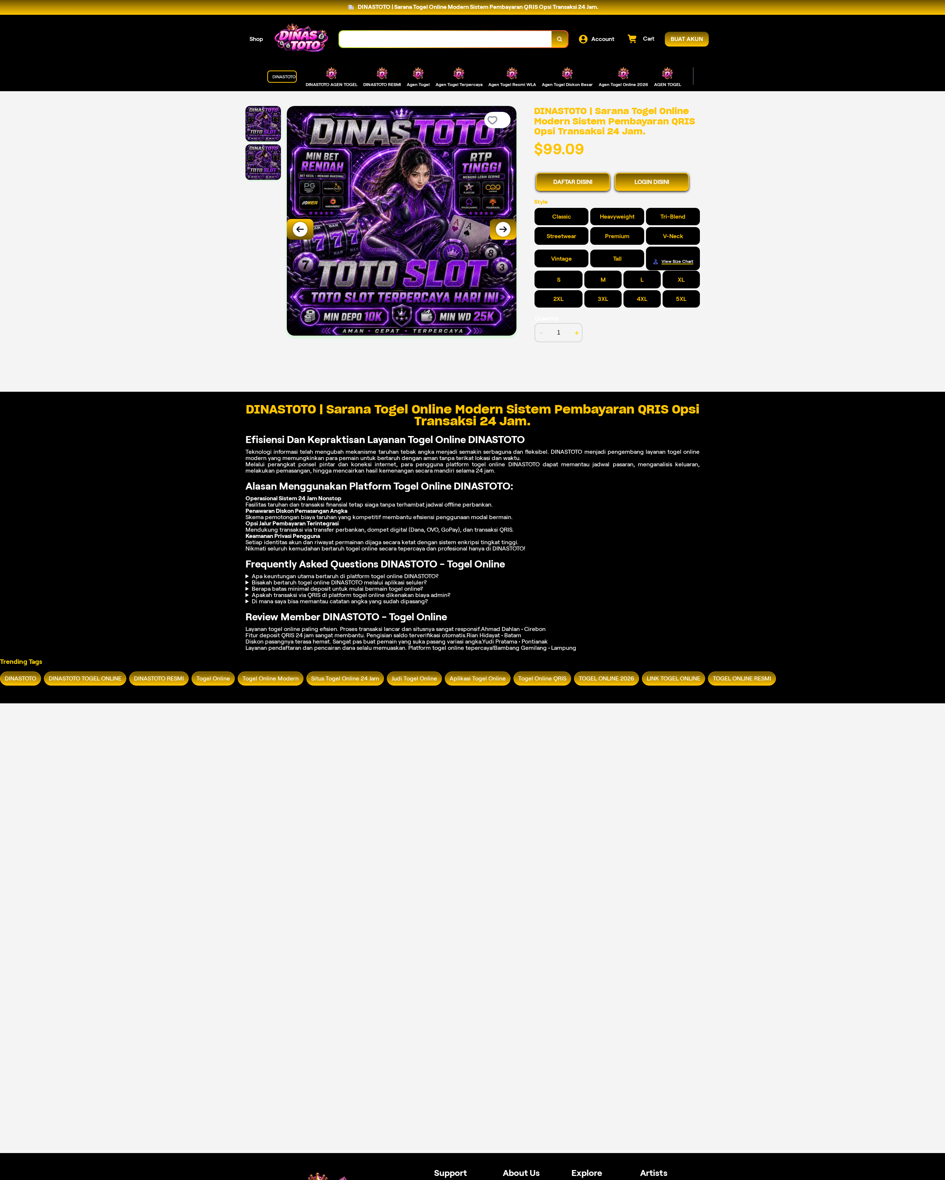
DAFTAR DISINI (572, 182)
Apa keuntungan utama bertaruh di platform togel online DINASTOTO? (345, 576)
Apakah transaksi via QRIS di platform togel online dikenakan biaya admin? (351, 595)
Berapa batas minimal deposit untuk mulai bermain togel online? (337, 589)
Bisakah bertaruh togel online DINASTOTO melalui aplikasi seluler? (339, 582)
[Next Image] (503, 229)
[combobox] (445, 39)
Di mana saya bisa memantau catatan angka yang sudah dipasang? (340, 601)
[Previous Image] (300, 229)
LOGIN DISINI (652, 182)
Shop (256, 39)
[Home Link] (301, 39)
